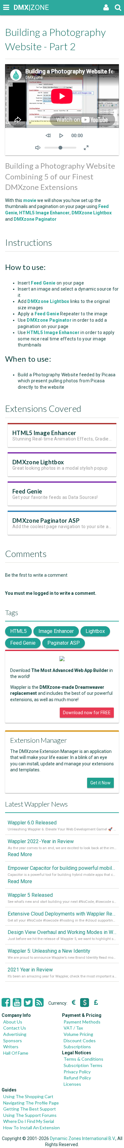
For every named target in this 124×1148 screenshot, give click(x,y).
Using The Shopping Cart (28, 1096)
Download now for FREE (87, 712)
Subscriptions (77, 1046)
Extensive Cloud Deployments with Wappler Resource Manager (62, 914)
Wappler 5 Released (30, 895)
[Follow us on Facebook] (6, 1003)
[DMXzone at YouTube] (17, 1003)
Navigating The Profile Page (31, 1102)
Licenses (72, 1084)
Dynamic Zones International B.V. (82, 1138)
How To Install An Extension (31, 1127)
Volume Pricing (78, 1034)
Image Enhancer (56, 631)
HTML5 (18, 631)
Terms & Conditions (83, 1059)
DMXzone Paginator (35, 219)
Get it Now (100, 782)
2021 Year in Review (30, 970)
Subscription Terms (83, 1065)
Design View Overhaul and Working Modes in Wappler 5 (62, 932)
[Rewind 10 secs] (48, 135)
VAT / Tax (73, 1028)
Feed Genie (27, 491)
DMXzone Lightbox (92, 212)
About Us (12, 1021)
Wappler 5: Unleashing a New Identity (49, 951)
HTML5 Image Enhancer (44, 212)
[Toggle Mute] (38, 147)
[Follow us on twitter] (28, 1003)
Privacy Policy (77, 1071)
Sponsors (12, 1040)
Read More (20, 854)
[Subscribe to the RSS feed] (39, 1003)
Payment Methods (82, 1021)
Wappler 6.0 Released (32, 823)
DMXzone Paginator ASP (45, 520)
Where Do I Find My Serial (28, 1121)
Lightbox (95, 631)
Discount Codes (80, 1040)
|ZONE (20, 7)
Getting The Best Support (29, 1108)
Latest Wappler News (36, 804)
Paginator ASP (63, 643)
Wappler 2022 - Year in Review (41, 841)
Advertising (14, 1034)
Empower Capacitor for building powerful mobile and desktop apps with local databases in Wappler (62, 868)
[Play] (61, 135)
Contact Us (14, 1028)
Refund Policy (77, 1077)
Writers (10, 1046)
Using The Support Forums (30, 1115)
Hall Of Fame (15, 1053)
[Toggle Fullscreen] (86, 147)
